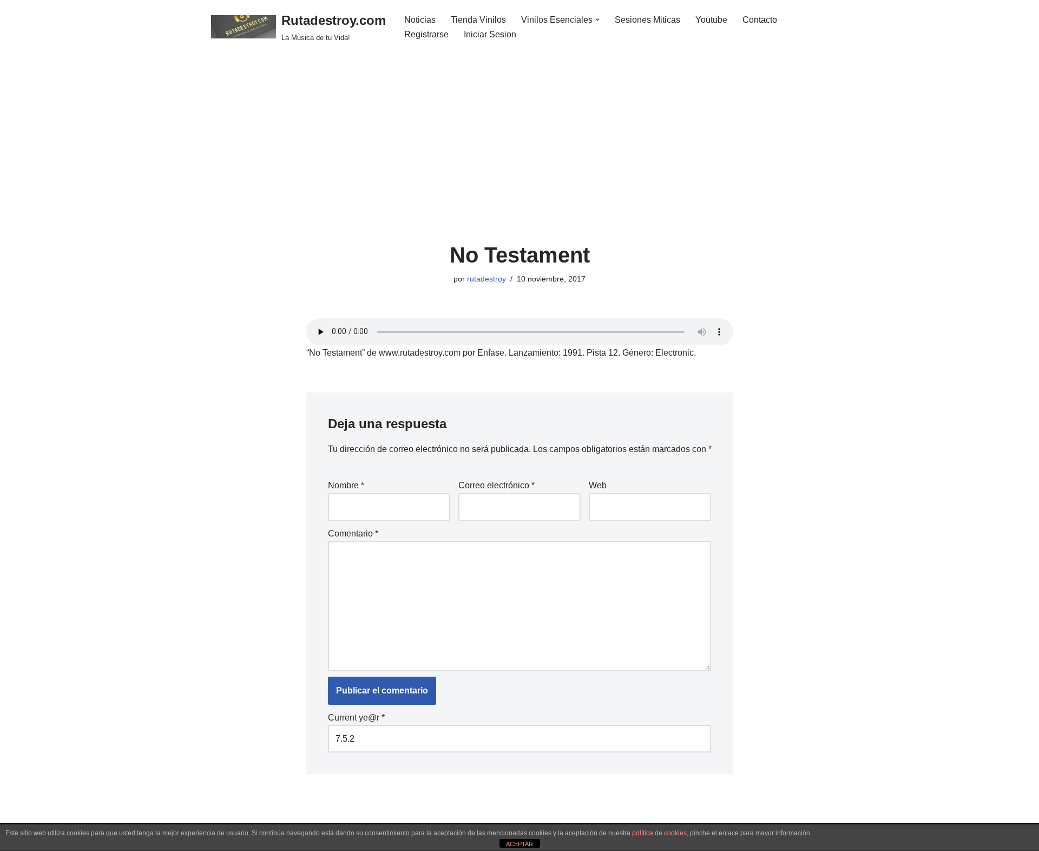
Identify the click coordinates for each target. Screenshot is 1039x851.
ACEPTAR (519, 844)
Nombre (346, 485)
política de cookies (659, 833)
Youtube (711, 19)
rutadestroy (486, 278)
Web (598, 485)
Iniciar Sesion (490, 34)
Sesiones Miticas (647, 19)
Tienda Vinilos (478, 19)
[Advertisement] (519, 162)
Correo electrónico (496, 485)
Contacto (759, 19)
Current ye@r (356, 717)
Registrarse (426, 34)
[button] (597, 19)
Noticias (420, 19)
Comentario (353, 533)
